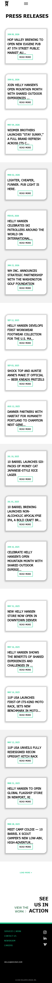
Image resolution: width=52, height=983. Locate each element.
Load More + (26, 872)
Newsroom (9, 940)
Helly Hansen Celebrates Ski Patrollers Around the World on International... (25, 229)
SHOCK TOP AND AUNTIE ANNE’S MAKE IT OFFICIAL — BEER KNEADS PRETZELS (25, 375)
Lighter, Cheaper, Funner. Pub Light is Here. (23, 184)
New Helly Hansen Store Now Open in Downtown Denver (22, 616)
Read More (25, 57)
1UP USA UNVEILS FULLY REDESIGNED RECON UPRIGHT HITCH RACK (24, 752)
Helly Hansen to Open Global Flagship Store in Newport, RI (25, 793)
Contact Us (10, 936)
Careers (8, 945)
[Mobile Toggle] (26, 3)
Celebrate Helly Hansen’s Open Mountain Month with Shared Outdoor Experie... (25, 560)
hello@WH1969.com (13, 962)
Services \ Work (12, 931)
